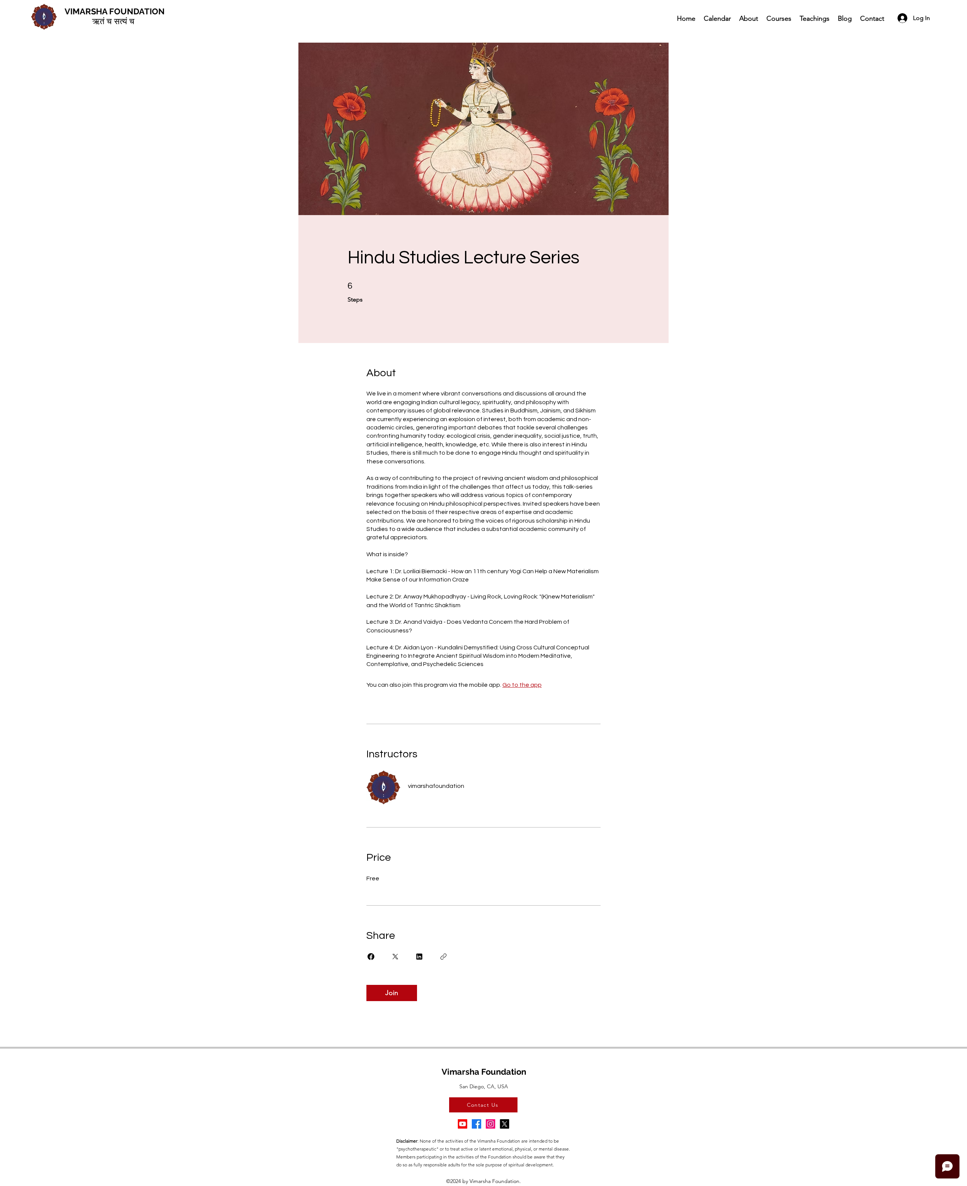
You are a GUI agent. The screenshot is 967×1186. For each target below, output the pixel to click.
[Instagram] (490, 1124)
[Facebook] (476, 1124)
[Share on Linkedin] (419, 956)
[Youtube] (462, 1124)
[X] (504, 1124)
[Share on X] (395, 956)
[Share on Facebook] (370, 956)
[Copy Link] (443, 956)
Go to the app (522, 685)
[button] (748, 18)
